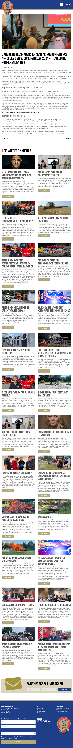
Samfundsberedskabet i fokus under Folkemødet (17, 646)
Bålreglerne (44, 517)
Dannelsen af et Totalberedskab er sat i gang (54, 433)
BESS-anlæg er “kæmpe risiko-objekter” (17, 351)
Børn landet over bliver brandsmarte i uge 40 (50, 174)
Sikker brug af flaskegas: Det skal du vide (53, 394)
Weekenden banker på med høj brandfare (53, 219)
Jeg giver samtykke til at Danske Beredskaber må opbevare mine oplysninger (16, 737)
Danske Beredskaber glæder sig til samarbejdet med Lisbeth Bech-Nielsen (54, 647)
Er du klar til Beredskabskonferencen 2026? (17, 219)
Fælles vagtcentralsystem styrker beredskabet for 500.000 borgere (51, 561)
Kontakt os (40, 708)
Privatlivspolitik (42, 711)
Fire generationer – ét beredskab (54, 605)
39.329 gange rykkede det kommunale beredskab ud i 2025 (54, 309)
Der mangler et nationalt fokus (18, 605)
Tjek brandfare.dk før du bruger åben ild (18, 394)
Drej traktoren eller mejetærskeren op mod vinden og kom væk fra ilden (54, 353)
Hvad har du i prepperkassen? (17, 473)
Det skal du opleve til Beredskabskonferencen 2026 (53, 262)
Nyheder (58, 710)
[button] (61, 4)
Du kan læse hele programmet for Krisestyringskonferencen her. (21, 112)
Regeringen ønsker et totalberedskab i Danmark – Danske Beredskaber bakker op (17, 263)
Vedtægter (40, 713)
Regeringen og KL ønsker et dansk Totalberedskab (15, 309)
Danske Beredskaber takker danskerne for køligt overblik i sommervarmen (54, 476)
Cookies (39, 710)
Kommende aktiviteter (62, 708)
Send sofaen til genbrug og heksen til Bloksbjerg (15, 518)
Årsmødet (59, 713)
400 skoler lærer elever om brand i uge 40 (16, 433)
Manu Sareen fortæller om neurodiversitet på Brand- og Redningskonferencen (16, 175)
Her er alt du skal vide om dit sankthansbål (16, 559)
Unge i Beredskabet (61, 711)
